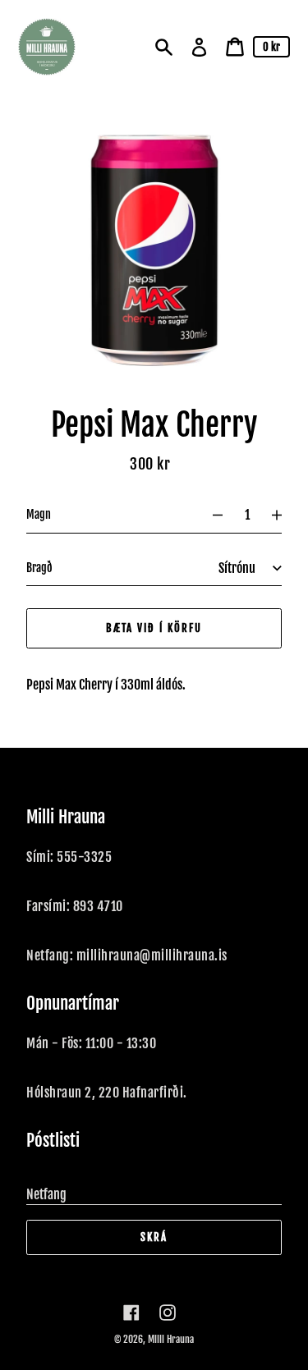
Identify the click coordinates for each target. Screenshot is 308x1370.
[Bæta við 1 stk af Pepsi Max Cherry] (284, 515)
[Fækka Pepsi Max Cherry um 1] (210, 515)
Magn (38, 514)
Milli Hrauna (171, 1339)
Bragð (39, 568)
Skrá (154, 1237)
